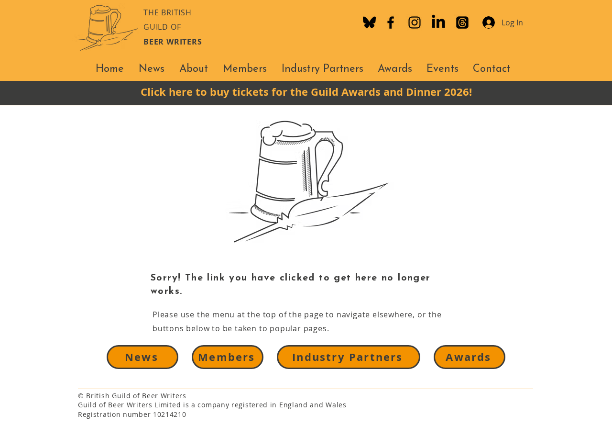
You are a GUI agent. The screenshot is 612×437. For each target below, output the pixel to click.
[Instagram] (414, 22)
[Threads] (462, 22)
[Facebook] (390, 22)
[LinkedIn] (438, 22)
